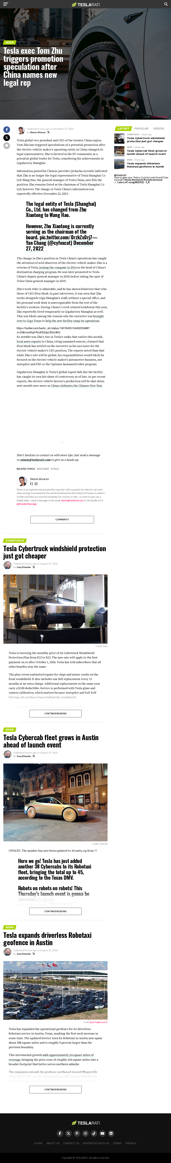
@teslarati (120, 175)
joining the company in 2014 (57, 267)
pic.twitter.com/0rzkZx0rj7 (66, 237)
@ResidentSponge (27, 503)
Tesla (55, 469)
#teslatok (137, 179)
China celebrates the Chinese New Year (76, 386)
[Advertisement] (62, 419)
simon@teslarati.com (72, 500)
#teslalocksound (152, 179)
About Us (52, 1143)
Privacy (131, 1143)
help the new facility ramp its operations (72, 321)
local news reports (29, 341)
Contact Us (71, 1143)
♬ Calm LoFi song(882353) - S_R (132, 182)
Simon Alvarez (38, 132)
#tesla (127, 179)
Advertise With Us (96, 1143)
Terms (117, 1143)
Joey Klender (24, 567)
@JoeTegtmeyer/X (99, 1022)
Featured (43, 469)
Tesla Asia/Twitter (159, 117)
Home (38, 1143)
